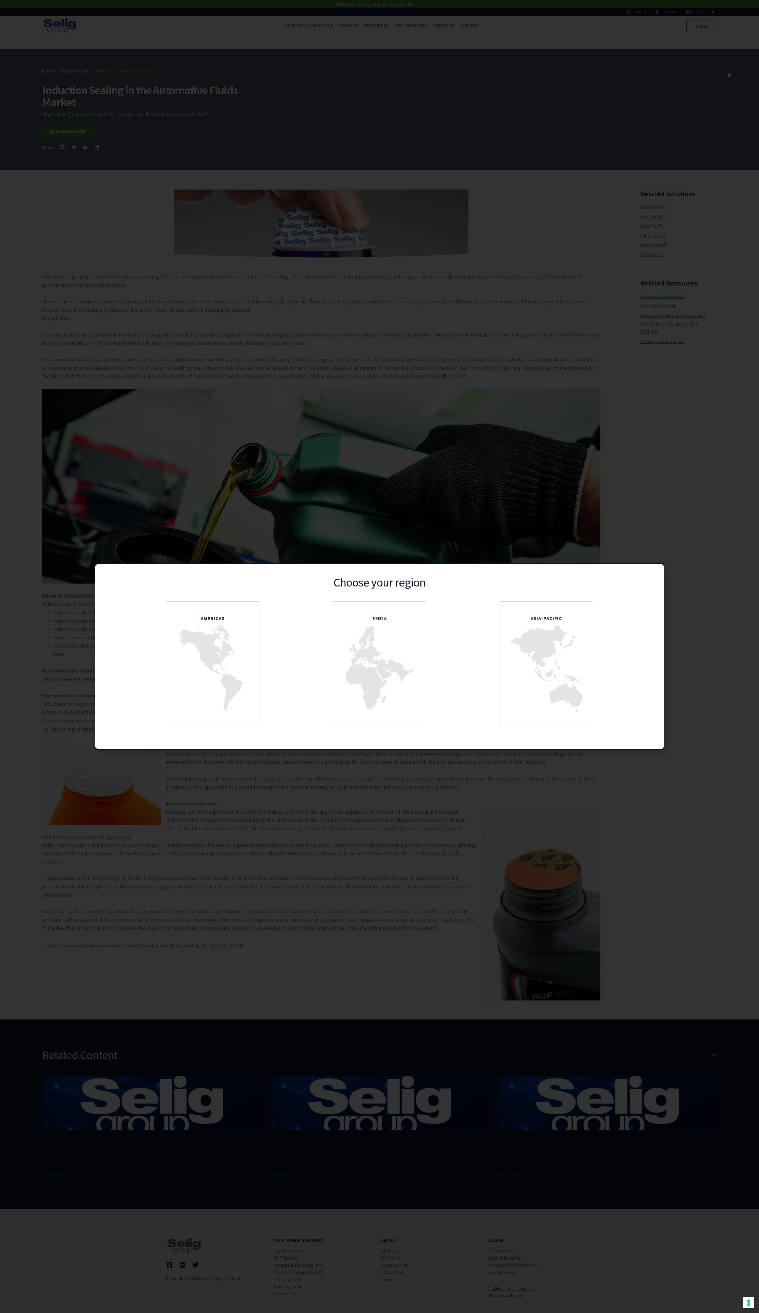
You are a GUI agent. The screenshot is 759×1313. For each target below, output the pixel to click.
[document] (379, 656)
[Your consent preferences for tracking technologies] (748, 1302)
